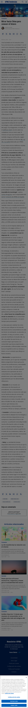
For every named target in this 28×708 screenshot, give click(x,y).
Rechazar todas (14, 701)
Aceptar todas (14, 705)
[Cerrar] (26, 677)
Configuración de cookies (14, 697)
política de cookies (9, 693)
